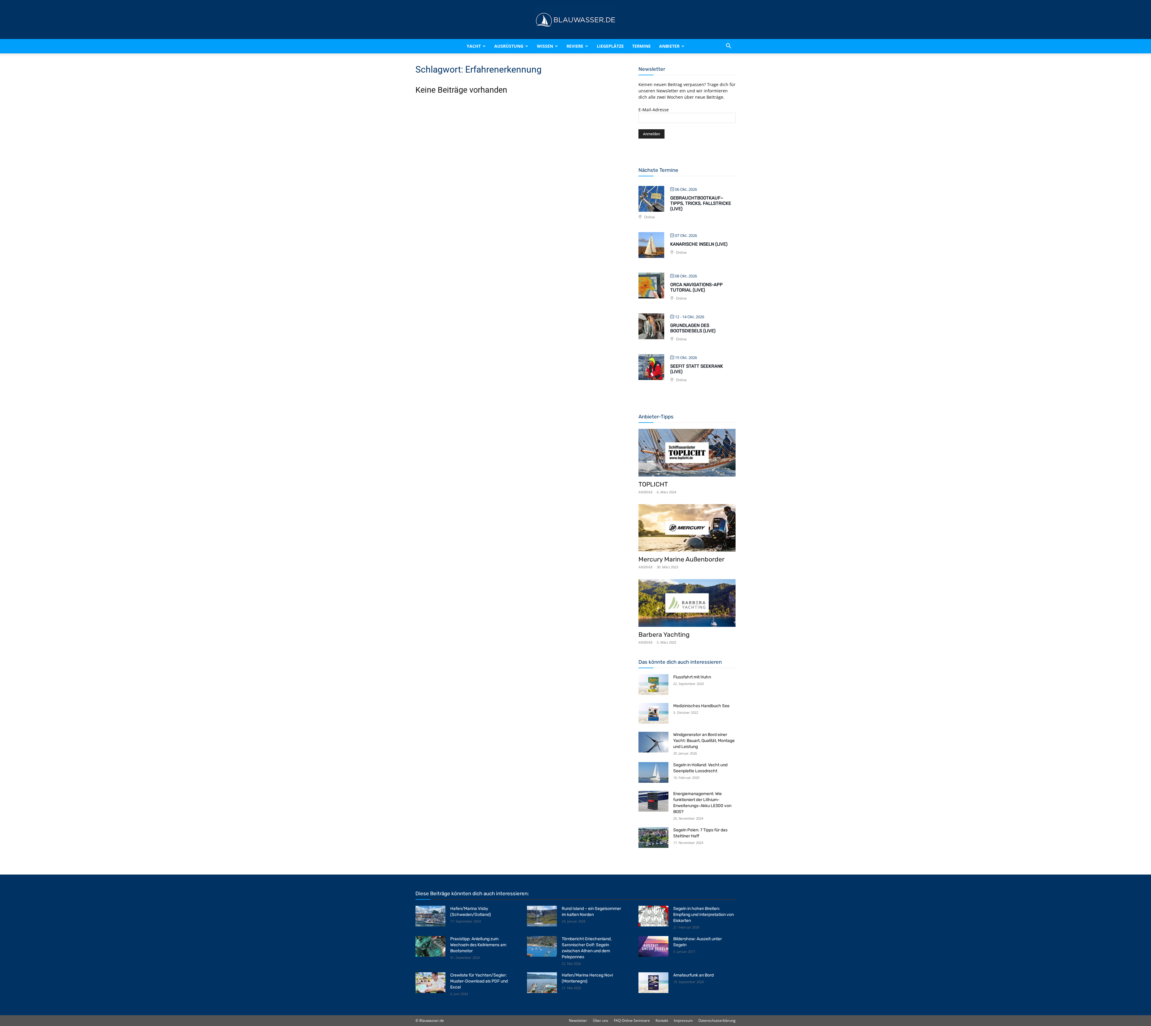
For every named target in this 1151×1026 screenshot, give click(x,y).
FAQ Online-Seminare (632, 1020)
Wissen (545, 46)
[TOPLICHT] (687, 453)
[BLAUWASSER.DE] (575, 19)
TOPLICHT (653, 484)
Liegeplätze (610, 46)
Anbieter (669, 46)
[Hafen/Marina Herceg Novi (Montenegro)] (542, 982)
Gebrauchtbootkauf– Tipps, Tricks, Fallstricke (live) (700, 203)
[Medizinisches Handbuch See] (653, 713)
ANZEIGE (645, 492)
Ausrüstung (508, 46)
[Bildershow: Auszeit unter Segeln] (653, 946)
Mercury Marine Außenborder (681, 559)
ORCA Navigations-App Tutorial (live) (696, 287)
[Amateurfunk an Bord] (653, 982)
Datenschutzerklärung (717, 1020)
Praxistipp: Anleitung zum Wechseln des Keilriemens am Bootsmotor (478, 944)
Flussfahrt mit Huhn (692, 677)
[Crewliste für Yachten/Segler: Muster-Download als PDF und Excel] (430, 982)
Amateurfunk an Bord (693, 975)
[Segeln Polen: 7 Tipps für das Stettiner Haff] (653, 837)
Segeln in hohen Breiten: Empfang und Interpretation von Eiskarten (703, 914)
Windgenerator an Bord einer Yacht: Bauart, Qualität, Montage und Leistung (704, 740)
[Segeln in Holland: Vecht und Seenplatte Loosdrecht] (653, 772)
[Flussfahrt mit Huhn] (653, 684)
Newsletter (578, 1020)
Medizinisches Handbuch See (701, 705)
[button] (728, 46)
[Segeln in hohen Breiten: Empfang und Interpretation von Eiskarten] (653, 916)
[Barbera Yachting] (687, 603)
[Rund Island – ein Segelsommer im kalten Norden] (542, 916)
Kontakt (662, 1020)
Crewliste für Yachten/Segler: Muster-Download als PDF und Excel (479, 981)
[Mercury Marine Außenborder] (687, 528)
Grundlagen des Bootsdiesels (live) (692, 328)
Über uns (600, 1020)
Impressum (683, 1020)
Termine (641, 46)
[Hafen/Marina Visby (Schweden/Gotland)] (430, 916)
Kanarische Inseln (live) (698, 244)
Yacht (474, 46)
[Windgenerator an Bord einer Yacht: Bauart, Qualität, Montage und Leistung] (653, 742)
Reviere (575, 46)
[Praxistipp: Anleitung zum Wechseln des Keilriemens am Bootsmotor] (430, 946)
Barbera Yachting (664, 634)
